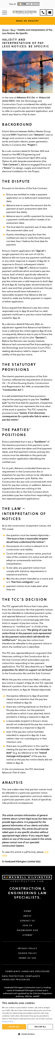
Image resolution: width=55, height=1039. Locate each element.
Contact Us (27, 920)
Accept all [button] (14, 1026)
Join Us (27, 925)
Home (5, 29)
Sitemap (27, 935)
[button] (27, 1034)
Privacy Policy (27, 948)
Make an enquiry (27, 20)
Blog (13, 29)
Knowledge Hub (27, 930)
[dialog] (27, 1019)
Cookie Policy (27, 953)
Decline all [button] (40, 1026)
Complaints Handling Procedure (27, 971)
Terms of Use (27, 958)
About (27, 915)
